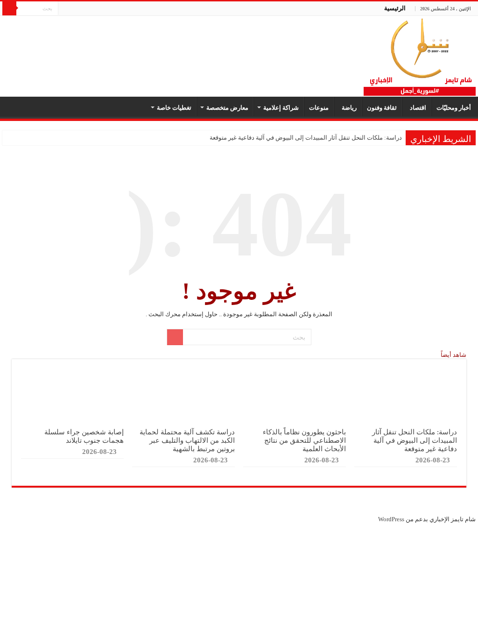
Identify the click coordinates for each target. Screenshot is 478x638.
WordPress (391, 519)
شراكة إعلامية (281, 107)
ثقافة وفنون (382, 107)
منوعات (319, 107)
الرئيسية (395, 8)
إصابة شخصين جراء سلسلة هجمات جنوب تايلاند (84, 436)
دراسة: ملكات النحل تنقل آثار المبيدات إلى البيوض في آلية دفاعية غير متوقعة (306, 137)
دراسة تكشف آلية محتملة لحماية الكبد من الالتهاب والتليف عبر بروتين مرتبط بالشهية (187, 440)
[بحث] (9, 8)
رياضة (348, 107)
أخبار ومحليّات (453, 107)
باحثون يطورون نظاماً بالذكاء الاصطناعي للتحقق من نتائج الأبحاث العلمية (304, 440)
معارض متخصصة (227, 107)
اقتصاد (416, 107)
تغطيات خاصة (174, 107)
